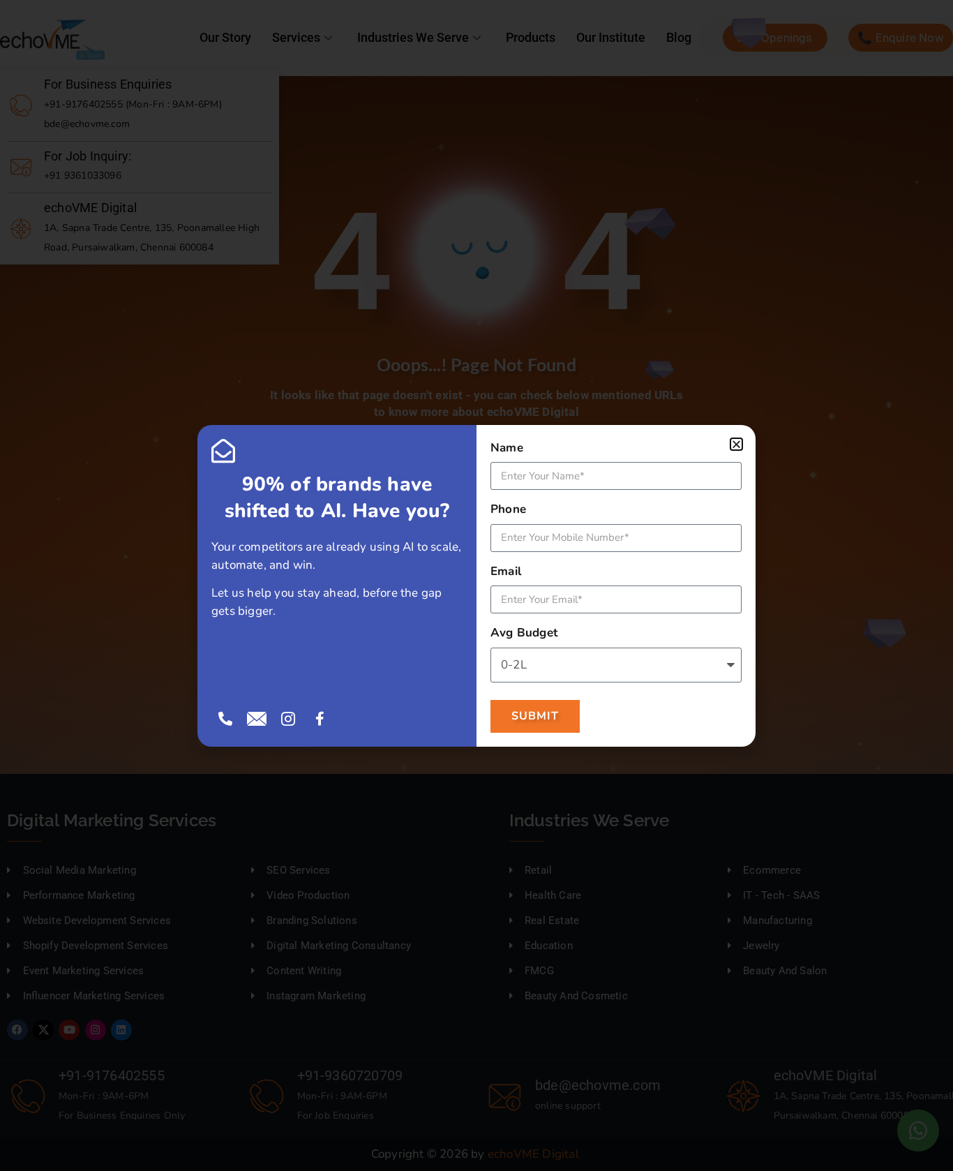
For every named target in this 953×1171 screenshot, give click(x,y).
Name (506, 448)
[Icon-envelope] (257, 719)
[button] (736, 444)
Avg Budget (524, 633)
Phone (508, 509)
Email (505, 571)
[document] (476, 585)
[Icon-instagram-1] (288, 719)
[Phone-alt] (225, 719)
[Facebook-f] (320, 719)
